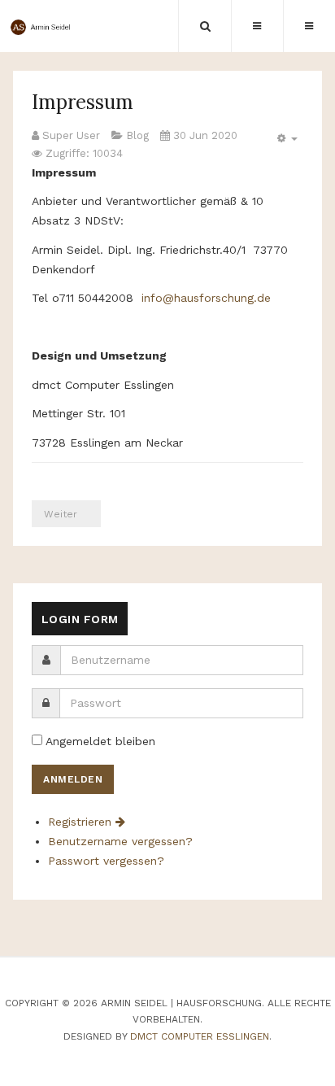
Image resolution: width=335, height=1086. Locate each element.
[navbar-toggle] (309, 26)
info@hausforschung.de (206, 297)
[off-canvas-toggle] (257, 26)
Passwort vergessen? (106, 860)
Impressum (82, 102)
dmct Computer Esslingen (199, 1036)
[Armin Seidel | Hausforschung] (44, 27)
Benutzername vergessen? (120, 841)
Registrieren (81, 821)
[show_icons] (285, 138)
